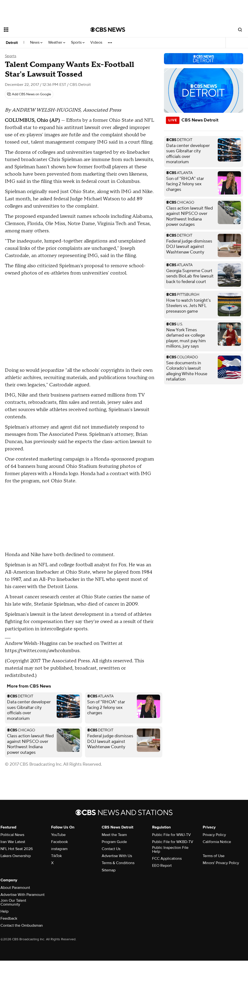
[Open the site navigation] (38, 29)
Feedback (8, 918)
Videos (96, 42)
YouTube (58, 835)
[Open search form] (240, 29)
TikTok (56, 856)
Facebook (59, 842)
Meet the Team (114, 835)
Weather (55, 42)
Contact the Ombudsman (21, 925)
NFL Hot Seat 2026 (16, 849)
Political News (12, 835)
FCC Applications (167, 858)
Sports (77, 42)
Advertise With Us (117, 856)
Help (4, 911)
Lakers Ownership (15, 856)
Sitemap (109, 870)
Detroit (12, 42)
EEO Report (162, 866)
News (35, 42)
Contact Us (111, 849)
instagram (59, 849)
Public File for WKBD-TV (172, 842)
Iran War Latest (12, 842)
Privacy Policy (214, 835)
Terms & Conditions (118, 863)
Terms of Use (214, 856)
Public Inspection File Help (170, 849)
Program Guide (114, 842)
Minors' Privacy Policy (221, 863)
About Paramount (15, 888)
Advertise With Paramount (22, 895)
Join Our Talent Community (13, 902)
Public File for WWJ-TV (171, 835)
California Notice (217, 842)
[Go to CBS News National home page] (107, 29)
